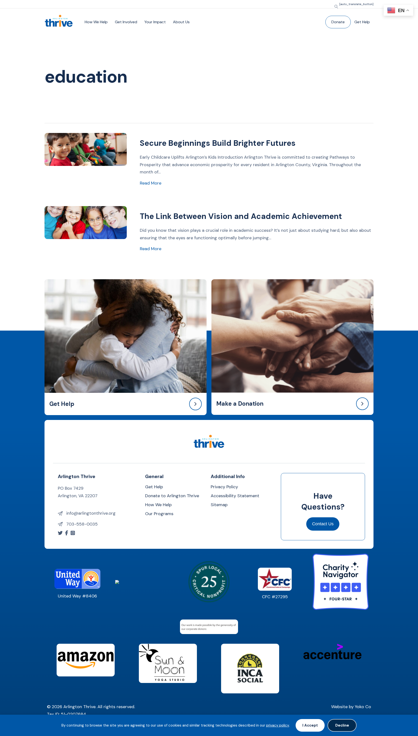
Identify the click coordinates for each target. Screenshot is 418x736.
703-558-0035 (82, 524)
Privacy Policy (224, 487)
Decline (342, 725)
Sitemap (219, 505)
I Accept (310, 725)
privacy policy (277, 725)
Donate (338, 21)
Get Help (362, 21)
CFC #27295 (275, 597)
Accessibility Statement (235, 496)
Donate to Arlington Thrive (172, 496)
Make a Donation (239, 403)
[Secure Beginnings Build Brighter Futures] (86, 149)
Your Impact (155, 21)
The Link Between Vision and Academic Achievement (241, 216)
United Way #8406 (77, 596)
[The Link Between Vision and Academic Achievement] (86, 222)
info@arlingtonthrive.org (91, 513)
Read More (150, 183)
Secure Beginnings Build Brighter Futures (218, 143)
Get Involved (126, 21)
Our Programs (159, 514)
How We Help (96, 21)
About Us (181, 21)
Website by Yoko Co (351, 707)
